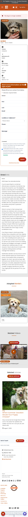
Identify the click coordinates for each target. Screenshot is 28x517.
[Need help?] (3, 514)
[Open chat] (25, 514)
